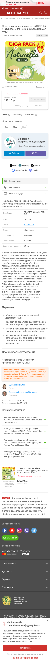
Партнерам (7, 587)
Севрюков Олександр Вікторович (23, 392)
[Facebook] (4, 530)
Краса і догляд (9, 18)
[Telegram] (34, 530)
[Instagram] (19, 530)
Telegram (16, 153)
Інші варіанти (14, 187)
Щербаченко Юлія (17, 385)
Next (27, 61)
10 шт (6, 127)
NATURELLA (29, 225)
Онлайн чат (12, 538)
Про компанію (9, 563)
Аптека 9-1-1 (17, 13)
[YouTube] (12, 530)
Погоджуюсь (47, 620)
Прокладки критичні (42, 18)
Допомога (7, 571)
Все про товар (15, 181)
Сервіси (6, 579)
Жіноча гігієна (24, 18)
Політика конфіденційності (25, 658)
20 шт (15, 127)
